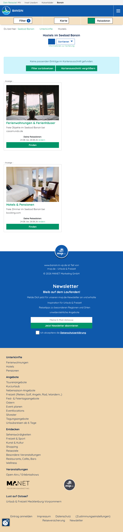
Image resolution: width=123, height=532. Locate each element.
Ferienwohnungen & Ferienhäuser (30, 123)
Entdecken (13, 429)
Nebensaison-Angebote (20, 390)
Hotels (10, 366)
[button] (18, 11)
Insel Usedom (31, 2)
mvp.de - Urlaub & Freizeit (61, 268)
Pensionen (12, 370)
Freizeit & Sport (15, 438)
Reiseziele (12, 450)
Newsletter (76, 520)
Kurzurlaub (13, 386)
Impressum (44, 516)
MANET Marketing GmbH (66, 273)
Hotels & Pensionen (20, 204)
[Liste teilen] (51, 41)
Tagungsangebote (17, 418)
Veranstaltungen (17, 469)
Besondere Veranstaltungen (23, 454)
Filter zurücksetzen (42, 68)
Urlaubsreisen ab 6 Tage (21, 423)
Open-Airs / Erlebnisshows (22, 474)
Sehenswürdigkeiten (18, 434)
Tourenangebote (16, 382)
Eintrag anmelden (21, 516)
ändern (41, 140)
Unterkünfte (46, 28)
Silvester (11, 414)
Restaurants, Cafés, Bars (21, 459)
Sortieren (64, 41)
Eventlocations (15, 410)
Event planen (14, 406)
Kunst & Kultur (15, 442)
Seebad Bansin (26, 28)
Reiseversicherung (53, 520)
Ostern (10, 402)
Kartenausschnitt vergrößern (78, 68)
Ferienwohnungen (17, 362)
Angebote (12, 377)
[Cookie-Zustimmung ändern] (5, 522)
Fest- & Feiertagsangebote (22, 398)
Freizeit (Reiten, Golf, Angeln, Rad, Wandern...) (34, 394)
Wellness (11, 463)
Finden (33, 145)
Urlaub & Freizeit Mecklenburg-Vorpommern (33, 501)
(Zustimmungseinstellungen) (93, 516)
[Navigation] (118, 11)
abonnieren (61, 325)
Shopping (12, 446)
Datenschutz (63, 516)
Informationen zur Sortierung (61, 46)
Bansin (60, 2)
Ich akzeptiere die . (63, 332)
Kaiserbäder (48, 2)
